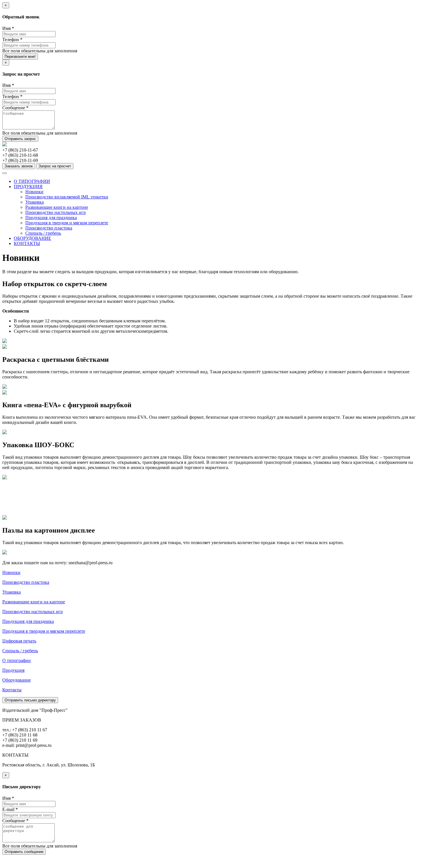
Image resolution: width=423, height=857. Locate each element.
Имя (8, 28)
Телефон (12, 39)
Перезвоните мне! (20, 56)
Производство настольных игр (55, 212)
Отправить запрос (20, 139)
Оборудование (16, 680)
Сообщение (15, 107)
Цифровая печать (19, 640)
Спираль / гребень (43, 233)
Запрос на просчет (55, 166)
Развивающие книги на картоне (56, 207)
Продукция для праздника (51, 217)
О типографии (16, 660)
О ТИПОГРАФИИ (32, 181)
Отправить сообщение (24, 852)
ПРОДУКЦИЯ (28, 186)
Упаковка (34, 202)
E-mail (10, 809)
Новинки (34, 191)
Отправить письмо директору (30, 700)
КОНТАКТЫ (27, 243)
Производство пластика (48, 227)
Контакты (12, 689)
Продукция (13, 670)
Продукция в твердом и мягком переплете (66, 222)
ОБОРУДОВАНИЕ (32, 238)
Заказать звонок (19, 166)
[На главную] (4, 144)
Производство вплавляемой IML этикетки (66, 196)
